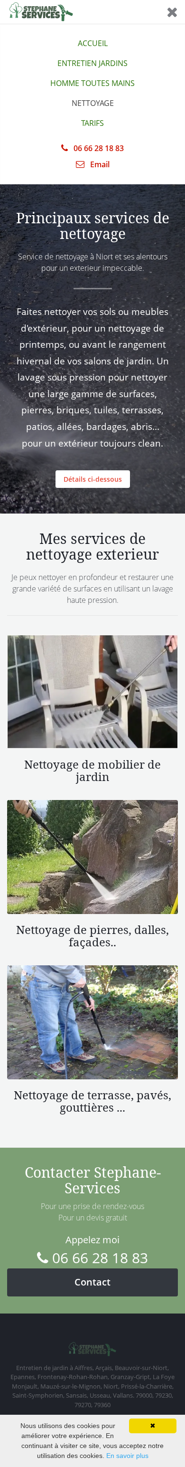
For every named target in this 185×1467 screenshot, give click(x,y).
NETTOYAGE (93, 103)
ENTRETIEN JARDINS (92, 63)
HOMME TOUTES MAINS (92, 83)
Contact (92, 1282)
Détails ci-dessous (93, 479)
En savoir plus (127, 1455)
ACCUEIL (93, 43)
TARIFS (92, 123)
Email (99, 164)
